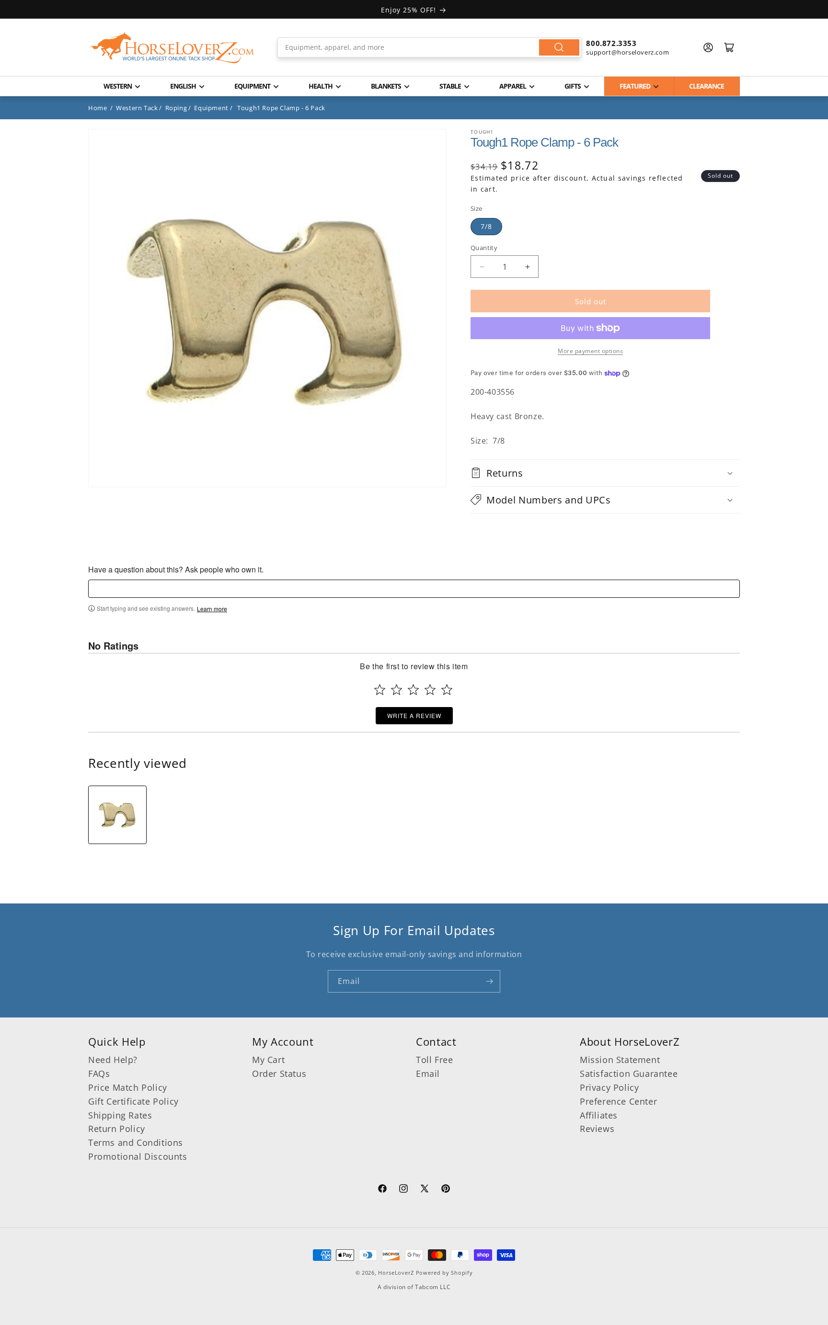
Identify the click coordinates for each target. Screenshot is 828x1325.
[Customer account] (708, 47)
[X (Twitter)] (424, 1190)
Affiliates (599, 1115)
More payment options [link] (590, 351)
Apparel (512, 86)
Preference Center (618, 1101)
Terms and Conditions (135, 1142)
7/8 (486, 226)
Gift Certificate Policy (133, 1101)
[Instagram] (403, 1190)
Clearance (706, 86)
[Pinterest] (445, 1190)
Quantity (484, 247)
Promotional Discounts (137, 1156)
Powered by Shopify (444, 1272)
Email (428, 1073)
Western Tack (137, 107)
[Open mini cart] (729, 47)
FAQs (99, 1073)
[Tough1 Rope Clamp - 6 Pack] (117, 815)
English (183, 86)
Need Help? (113, 1059)
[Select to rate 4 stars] (430, 689)
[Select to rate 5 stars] (446, 689)
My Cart (268, 1059)
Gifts (572, 86)
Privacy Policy (609, 1087)
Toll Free (434, 1059)
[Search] (559, 47)
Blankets (386, 86)
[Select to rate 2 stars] (396, 689)
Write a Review (414, 715)
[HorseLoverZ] (172, 47)
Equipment (252, 86)
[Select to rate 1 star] (379, 689)
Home (97, 107)
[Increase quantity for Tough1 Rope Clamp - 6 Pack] (527, 266)
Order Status (279, 1073)
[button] (605, 473)
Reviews (597, 1128)
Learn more (212, 609)
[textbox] (414, 589)
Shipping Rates (120, 1115)
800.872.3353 (611, 43)
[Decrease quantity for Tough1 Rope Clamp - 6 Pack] (482, 266)
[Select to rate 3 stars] (413, 689)
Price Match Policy (127, 1087)
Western (118, 86)
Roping (176, 107)
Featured (635, 86)
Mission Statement (620, 1059)
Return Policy (116, 1128)
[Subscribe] (489, 981)
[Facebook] (382, 1190)
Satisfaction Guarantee (629, 1073)
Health (321, 86)
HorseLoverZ (396, 1272)
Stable (450, 86)
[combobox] (429, 47)
